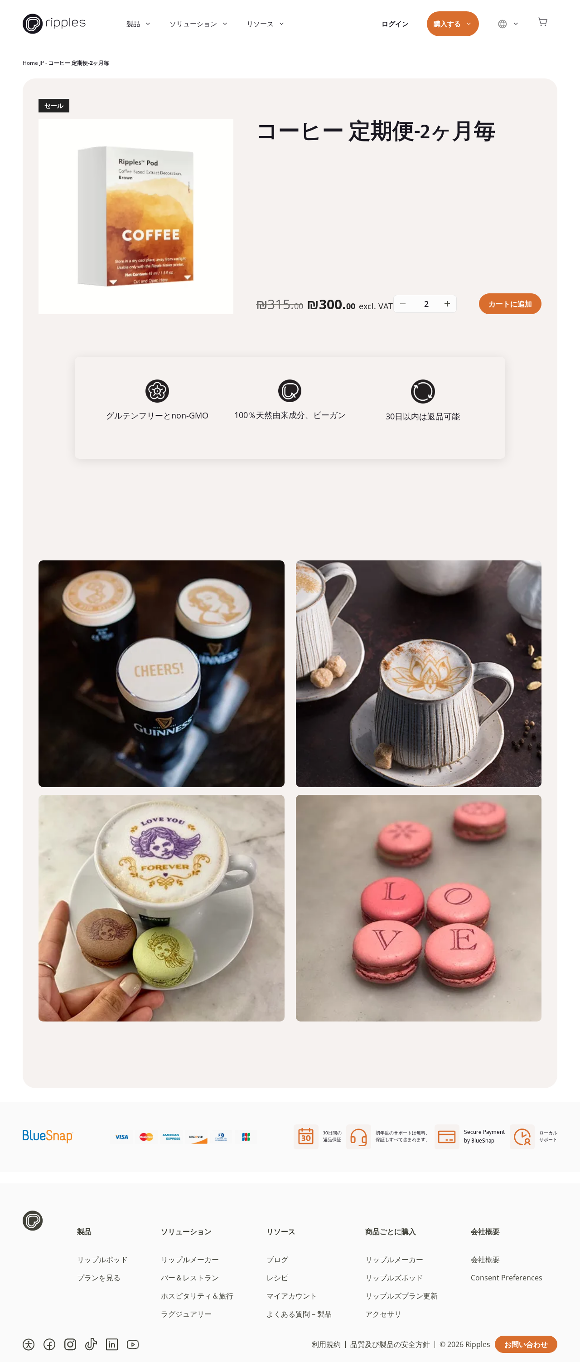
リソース (260, 23)
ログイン (395, 23)
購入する (447, 23)
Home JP (33, 63)
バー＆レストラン (190, 1278)
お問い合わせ (526, 1344)
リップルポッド (102, 1260)
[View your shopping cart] (542, 24)
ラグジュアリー (186, 1314)
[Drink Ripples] (54, 24)
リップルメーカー (190, 1260)
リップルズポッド (394, 1278)
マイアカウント (291, 1296)
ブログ (277, 1260)
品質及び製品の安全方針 (390, 1344)
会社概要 (485, 1231)
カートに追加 (510, 304)
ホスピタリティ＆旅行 (197, 1296)
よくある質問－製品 (299, 1314)
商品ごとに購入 (390, 1231)
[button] (28, 1344)
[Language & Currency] (508, 24)
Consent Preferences (506, 1278)
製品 (133, 23)
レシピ (277, 1278)
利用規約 (326, 1344)
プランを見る (99, 1278)
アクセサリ (383, 1314)
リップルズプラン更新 (401, 1296)
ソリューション (193, 23)
